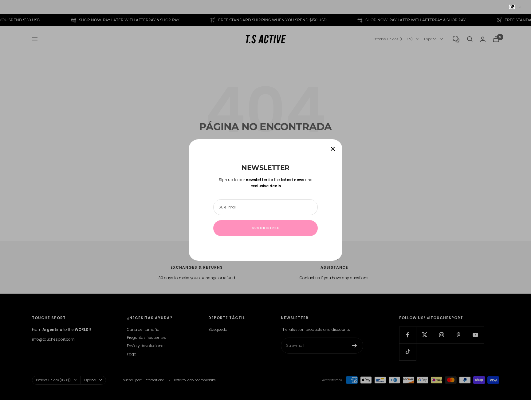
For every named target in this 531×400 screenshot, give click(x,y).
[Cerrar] (333, 149)
